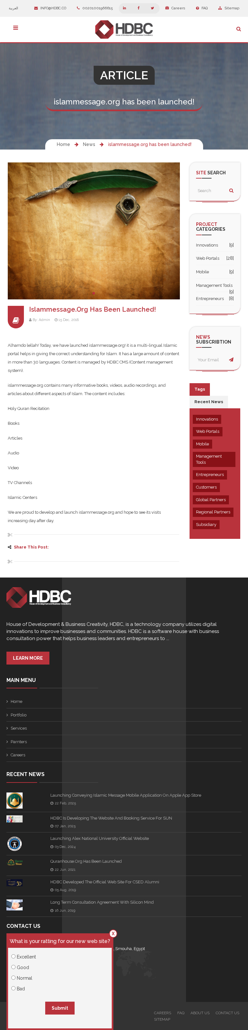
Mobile (202, 271)
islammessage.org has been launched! (149, 144)
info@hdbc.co (52, 8)
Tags (199, 389)
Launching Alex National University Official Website (99, 838)
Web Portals (207, 258)
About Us (200, 1013)
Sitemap (231, 8)
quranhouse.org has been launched (86, 861)
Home (63, 144)
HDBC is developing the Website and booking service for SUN (111, 818)
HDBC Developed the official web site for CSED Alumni (104, 881)
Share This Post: (31, 547)
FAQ (204, 8)
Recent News (208, 401)
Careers (177, 8)
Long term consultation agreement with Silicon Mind (102, 902)
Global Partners (211, 499)
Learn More (28, 658)
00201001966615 (97, 8)
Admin (44, 320)
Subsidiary (206, 524)
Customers (206, 487)
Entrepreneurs (210, 298)
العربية (14, 8)
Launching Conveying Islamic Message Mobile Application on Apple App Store (125, 795)
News (89, 144)
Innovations (207, 245)
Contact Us (227, 1013)
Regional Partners (213, 512)
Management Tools (214, 285)
